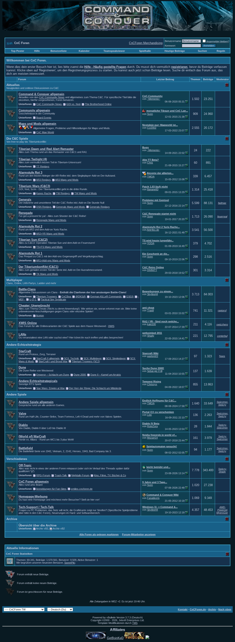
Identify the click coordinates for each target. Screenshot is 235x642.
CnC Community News (51, 97)
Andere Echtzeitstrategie (23, 344)
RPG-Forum (43, 475)
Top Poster (17, 51)
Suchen (202, 51)
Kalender (84, 51)
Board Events (43, 117)
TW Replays (63, 193)
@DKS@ (81, 296)
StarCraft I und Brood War (53, 361)
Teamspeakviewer (114, 51)
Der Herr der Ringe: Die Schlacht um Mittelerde (95, 388)
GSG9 (129, 296)
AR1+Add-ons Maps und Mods (53, 260)
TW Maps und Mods (85, 193)
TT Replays (42, 166)
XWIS (111, 326)
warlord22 (152, 356)
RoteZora (152, 426)
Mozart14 (152, 437)
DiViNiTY (152, 270)
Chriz (150, 162)
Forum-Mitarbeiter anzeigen (139, 534)
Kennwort (170, 45)
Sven (150, 114)
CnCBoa (66, 296)
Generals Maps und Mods (70, 206)
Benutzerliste (58, 51)
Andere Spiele (16, 394)
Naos (222, 356)
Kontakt (182, 609)
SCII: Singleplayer (116, 358)
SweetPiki (69, 562)
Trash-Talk (61, 475)
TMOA (150, 176)
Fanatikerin (153, 498)
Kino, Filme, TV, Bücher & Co (110, 475)
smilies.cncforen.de (81, 488)
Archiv (212, 609)
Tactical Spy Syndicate (53, 299)
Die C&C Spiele (17, 138)
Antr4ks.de (153, 229)
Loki (149, 414)
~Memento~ (153, 98)
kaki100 (151, 324)
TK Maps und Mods (47, 274)
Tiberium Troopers (46, 296)
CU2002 (151, 127)
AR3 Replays (43, 179)
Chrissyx (152, 384)
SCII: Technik (71, 358)
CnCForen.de (198, 609)
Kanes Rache (43, 193)
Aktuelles (13, 85)
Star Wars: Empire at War (50, 388)
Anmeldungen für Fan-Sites (51, 488)
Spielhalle (145, 51)
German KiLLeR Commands (106, 296)
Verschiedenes (16, 459)
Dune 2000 (80, 374)
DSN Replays (43, 206)
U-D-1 (32, 299)
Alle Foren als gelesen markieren (99, 534)
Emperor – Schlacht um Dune (52, 374)
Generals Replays (100, 206)
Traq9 (150, 310)
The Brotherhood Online (98, 104)
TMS (134, 623)
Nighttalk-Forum (80, 475)
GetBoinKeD (115, 638)
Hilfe (37, 51)
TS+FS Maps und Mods (49, 247)
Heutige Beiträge (175, 51)
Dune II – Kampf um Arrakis (105, 374)
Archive (11, 519)
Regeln (221, 51)
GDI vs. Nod (73, 104)
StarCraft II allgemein (47, 358)
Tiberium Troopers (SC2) (86, 361)
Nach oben (224, 609)
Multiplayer (14, 280)
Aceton (40, 315)
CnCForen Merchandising (145, 43)
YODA (150, 243)
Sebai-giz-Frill (154, 371)
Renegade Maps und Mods (51, 220)
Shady (150, 335)
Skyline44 (152, 294)
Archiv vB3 (42, 528)
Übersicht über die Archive (37, 525)
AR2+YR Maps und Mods (50, 233)
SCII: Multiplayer (92, 358)
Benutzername (173, 41)
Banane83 (152, 189)
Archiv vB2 (59, 528)
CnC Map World (45, 132)
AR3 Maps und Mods (66, 179)
